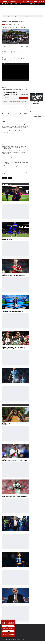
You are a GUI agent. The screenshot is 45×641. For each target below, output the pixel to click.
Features (27, 3)
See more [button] (14, 142)
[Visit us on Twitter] (27, 1)
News (20, 3)
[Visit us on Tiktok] (32, 1)
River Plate (10, 178)
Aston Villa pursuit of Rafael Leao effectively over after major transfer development (37, 102)
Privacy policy (24, 632)
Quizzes (31, 3)
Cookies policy (35, 632)
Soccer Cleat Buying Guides (8, 3)
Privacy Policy (11, 634)
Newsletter (16, 3)
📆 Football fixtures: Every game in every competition (16, 16)
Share (4, 46)
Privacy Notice (5, 100)
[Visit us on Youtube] (28, 1)
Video (24, 3)
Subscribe (35, 1)
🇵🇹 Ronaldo (28, 16)
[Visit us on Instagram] (30, 1)
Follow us (22, 46)
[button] (43, 1)
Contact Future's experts (16, 632)
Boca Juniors (5, 178)
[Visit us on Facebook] (25, 1)
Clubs (35, 3)
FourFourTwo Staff (8, 24)
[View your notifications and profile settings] (41, 1)
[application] (15, 72)
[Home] (2, 4)
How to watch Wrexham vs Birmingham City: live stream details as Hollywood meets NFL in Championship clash (37, 107)
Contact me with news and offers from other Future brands (8, 629)
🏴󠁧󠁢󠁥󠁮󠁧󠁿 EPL (33, 16)
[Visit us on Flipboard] (31, 1)
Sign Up (8, 631)
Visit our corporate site (34, 625)
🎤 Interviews (39, 16)
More (39, 3)
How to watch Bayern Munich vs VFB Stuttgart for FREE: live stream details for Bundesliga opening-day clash (37, 112)
